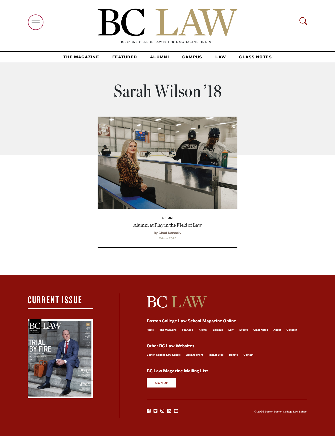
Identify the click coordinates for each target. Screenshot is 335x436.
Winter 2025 (167, 238)
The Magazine (81, 56)
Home (150, 329)
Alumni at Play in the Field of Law (167, 225)
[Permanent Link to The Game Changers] (167, 162)
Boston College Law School (163, 354)
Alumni (159, 56)
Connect (291, 329)
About (277, 329)
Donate (233, 354)
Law (220, 56)
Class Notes (255, 56)
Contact (248, 354)
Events (243, 329)
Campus (192, 56)
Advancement (194, 354)
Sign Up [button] (161, 383)
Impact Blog (216, 354)
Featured (124, 56)
